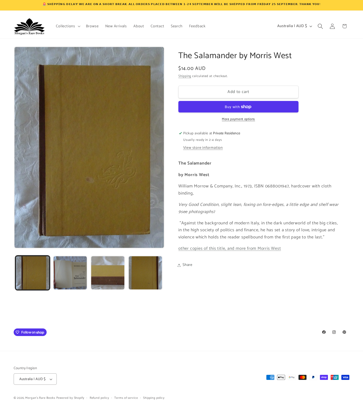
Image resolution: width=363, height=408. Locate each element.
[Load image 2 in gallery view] (70, 272)
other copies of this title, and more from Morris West (229, 248)
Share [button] (187, 265)
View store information (203, 148)
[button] (68, 26)
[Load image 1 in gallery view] (32, 272)
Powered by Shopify (70, 397)
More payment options (238, 119)
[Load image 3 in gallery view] (107, 272)
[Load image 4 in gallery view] (145, 272)
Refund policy (99, 398)
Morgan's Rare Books (40, 397)
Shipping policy (154, 398)
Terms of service (126, 398)
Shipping (184, 76)
